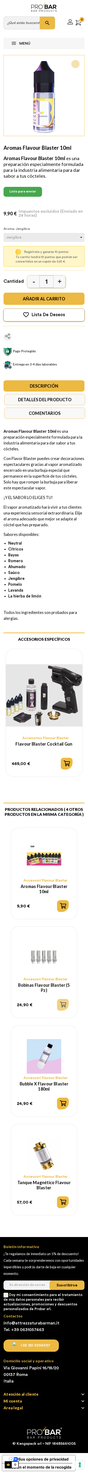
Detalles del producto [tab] (45, 399)
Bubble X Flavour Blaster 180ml (44, 1086)
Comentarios (45, 413)
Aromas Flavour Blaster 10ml (44, 889)
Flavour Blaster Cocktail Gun (43, 743)
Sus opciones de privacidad (43, 1459)
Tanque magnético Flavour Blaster (44, 1185)
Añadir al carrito (44, 298)
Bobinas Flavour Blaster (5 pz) (44, 987)
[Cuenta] (70, 23)
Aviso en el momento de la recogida (38, 1467)
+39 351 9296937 (35, 1345)
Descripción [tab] (44, 386)
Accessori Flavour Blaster (45, 880)
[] (67, 764)
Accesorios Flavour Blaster (45, 738)
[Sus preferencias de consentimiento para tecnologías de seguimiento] (79, 1464)
